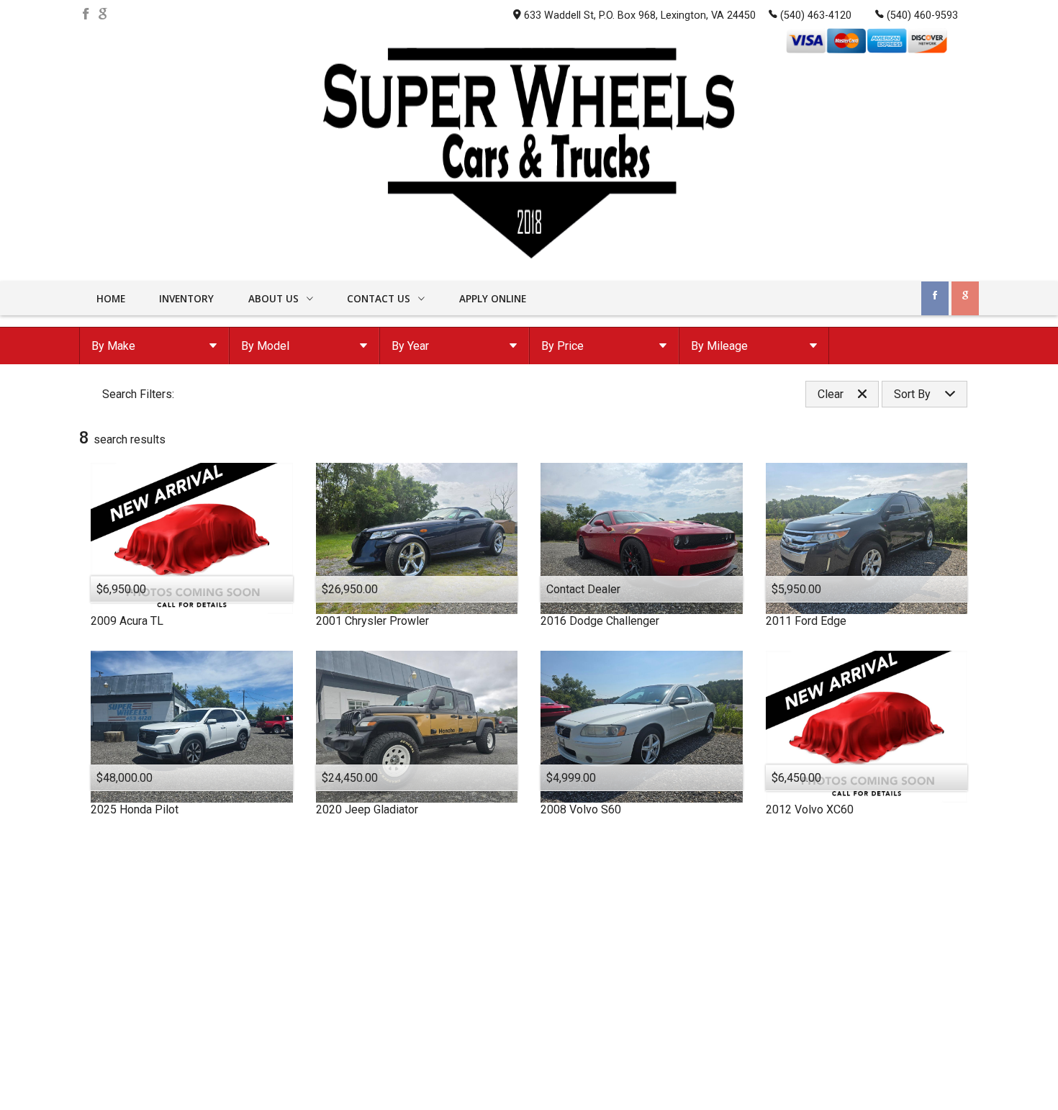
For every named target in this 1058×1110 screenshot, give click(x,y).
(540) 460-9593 (922, 15)
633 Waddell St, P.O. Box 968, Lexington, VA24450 (640, 15)
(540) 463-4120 (815, 15)
